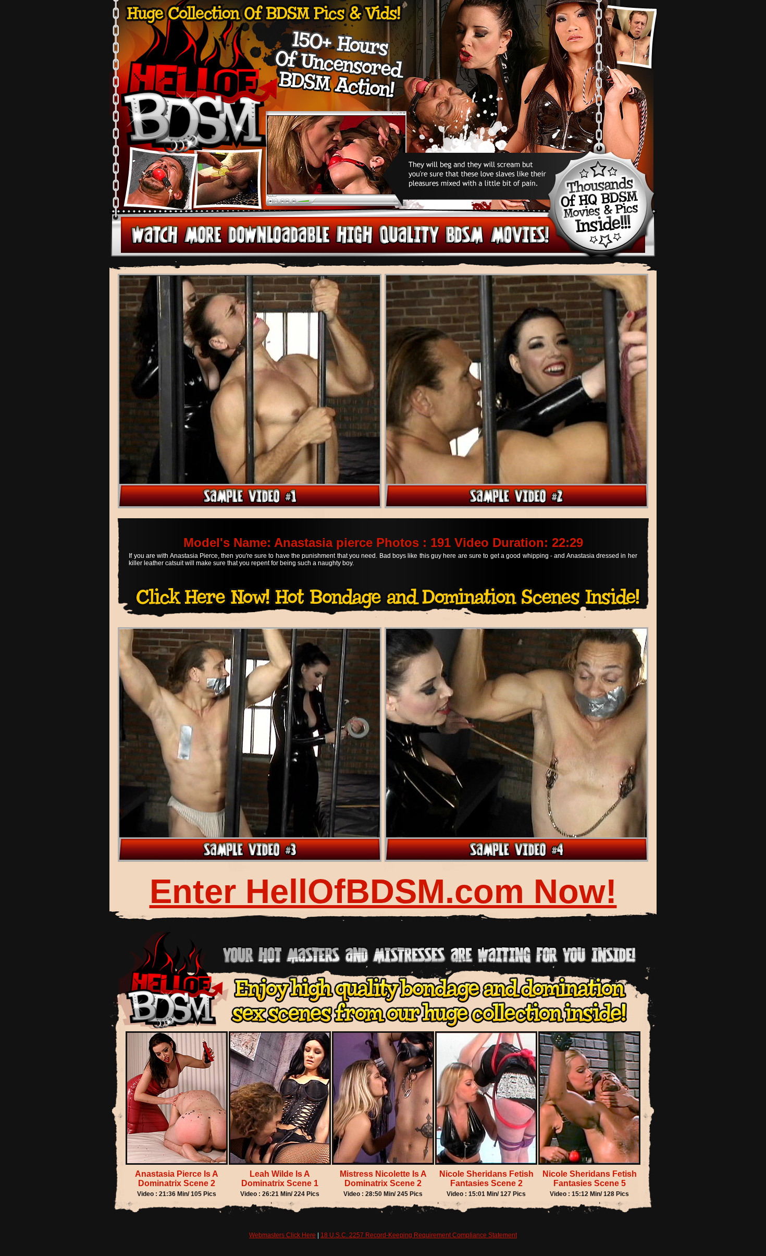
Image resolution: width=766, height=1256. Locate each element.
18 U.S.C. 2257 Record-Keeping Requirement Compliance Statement (418, 1235)
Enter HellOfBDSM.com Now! (383, 891)
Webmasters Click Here (282, 1235)
